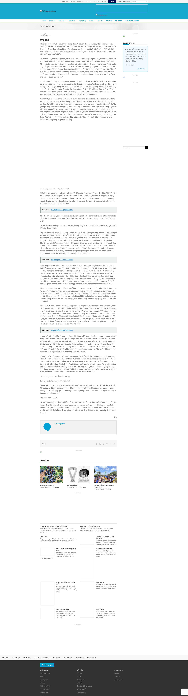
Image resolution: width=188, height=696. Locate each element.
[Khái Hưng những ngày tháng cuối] (47, 593)
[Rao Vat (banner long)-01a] (122, 8)
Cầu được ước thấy (62, 609)
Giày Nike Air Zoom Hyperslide (90, 526)
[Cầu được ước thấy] (47, 614)
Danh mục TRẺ (45, 673)
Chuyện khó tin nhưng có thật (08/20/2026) (54, 526)
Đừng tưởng (100, 582)
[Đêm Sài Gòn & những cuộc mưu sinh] (87, 540)
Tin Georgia (16, 658)
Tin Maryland (91, 658)
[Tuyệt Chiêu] (87, 613)
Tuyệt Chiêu (100, 609)
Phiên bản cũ (81, 693)
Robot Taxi (43, 537)
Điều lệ (42, 676)
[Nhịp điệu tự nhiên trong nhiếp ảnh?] (47, 552)
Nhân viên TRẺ (45, 686)
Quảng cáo (117, 676)
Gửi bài (79, 673)
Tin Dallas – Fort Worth (42, 658)
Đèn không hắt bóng (72, 485)
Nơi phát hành (45, 689)
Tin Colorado (67, 658)
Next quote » (142, 69)
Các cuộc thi (118, 680)
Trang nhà (48, 665)
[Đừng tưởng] (87, 585)
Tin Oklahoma (79, 658)
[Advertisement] (78, 507)
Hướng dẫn (44, 680)
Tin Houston (27, 658)
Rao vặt (116, 673)
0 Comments (55, 487)
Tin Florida (5, 658)
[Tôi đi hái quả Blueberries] (51, 467)
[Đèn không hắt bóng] (78, 467)
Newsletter (80, 680)
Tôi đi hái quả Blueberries (47, 485)
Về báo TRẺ (44, 693)
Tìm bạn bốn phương (84, 686)
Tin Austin (56, 658)
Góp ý (79, 676)
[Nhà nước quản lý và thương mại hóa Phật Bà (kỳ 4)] (105, 467)
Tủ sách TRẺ (81, 689)
